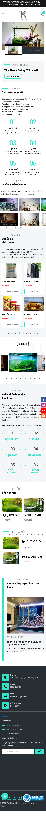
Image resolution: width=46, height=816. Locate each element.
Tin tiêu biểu (18, 532)
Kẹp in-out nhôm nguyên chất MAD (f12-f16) (32, 314)
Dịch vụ (15, 88)
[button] (6, 221)
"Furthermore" (29, 204)
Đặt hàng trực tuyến (15, 729)
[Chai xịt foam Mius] (34, 270)
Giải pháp (15, 180)
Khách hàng (21, 579)
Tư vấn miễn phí (13, 734)
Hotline (13, 684)
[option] (12, 295)
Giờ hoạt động (16, 703)
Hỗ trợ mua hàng (13, 725)
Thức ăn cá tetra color (10, 314)
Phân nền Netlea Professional (9, 281)
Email (12, 694)
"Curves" (29, 219)
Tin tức (15, 488)
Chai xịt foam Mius (33, 281)
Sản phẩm (16, 235)
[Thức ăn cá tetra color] (12, 303)
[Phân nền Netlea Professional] (12, 270)
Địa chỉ (13, 675)
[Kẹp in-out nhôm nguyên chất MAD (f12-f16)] (34, 303)
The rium (15, 390)
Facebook (5, 716)
